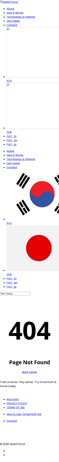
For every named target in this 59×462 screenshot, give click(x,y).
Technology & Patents (21, 159)
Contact (12, 167)
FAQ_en (12, 283)
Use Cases (13, 163)
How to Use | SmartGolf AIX (24, 414)
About (10, 151)
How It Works (15, 155)
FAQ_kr (12, 278)
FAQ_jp (11, 287)
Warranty (13, 399)
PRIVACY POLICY (17, 403)
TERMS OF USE (16, 407)
